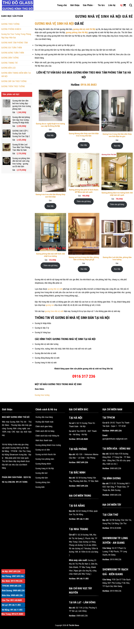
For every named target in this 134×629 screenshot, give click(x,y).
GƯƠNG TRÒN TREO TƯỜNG (13, 86)
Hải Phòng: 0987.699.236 (13, 576)
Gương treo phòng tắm (44, 459)
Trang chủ (62, 5)
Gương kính (39, 487)
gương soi (50, 305)
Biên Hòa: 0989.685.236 (12, 595)
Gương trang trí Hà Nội (44, 468)
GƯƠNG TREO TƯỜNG (10, 24)
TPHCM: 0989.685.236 (11, 586)
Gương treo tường (42, 395)
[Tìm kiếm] (130, 5)
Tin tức (101, 5)
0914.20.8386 (115, 528)
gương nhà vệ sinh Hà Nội (84, 29)
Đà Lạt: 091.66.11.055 (11, 605)
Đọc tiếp (50, 135)
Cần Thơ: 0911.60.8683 (12, 600)
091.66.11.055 (83, 519)
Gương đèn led (41, 473)
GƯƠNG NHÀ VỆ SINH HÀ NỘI (54, 24)
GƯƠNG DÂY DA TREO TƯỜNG (14, 81)
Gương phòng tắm (42, 482)
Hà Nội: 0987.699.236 (11, 571)
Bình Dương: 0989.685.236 (13, 590)
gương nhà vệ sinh (55, 289)
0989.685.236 (82, 615)
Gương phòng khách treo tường (48, 445)
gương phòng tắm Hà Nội (77, 32)
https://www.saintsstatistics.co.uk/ (89, 45)
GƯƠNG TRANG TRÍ (9, 63)
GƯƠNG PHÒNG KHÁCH (11, 29)
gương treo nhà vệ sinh (54, 311)
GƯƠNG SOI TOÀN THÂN (11, 47)
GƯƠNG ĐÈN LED (8, 68)
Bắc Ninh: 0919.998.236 (12, 581)
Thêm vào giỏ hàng (84, 201)
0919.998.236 (115, 559)
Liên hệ (111, 5)
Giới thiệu (75, 5)
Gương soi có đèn (42, 449)
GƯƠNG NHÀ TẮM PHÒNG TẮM (14, 42)
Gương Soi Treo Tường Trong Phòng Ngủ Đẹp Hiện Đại (16, 36)
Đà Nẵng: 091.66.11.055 (12, 610)
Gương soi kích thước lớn (45, 454)
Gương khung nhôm (43, 463)
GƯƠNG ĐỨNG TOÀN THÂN (12, 52)
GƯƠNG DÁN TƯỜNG (10, 57)
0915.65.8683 (82, 439)
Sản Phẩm (88, 5)
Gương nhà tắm (41, 477)
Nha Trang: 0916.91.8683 (12, 614)
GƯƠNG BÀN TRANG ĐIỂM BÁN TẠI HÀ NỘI (16, 75)
